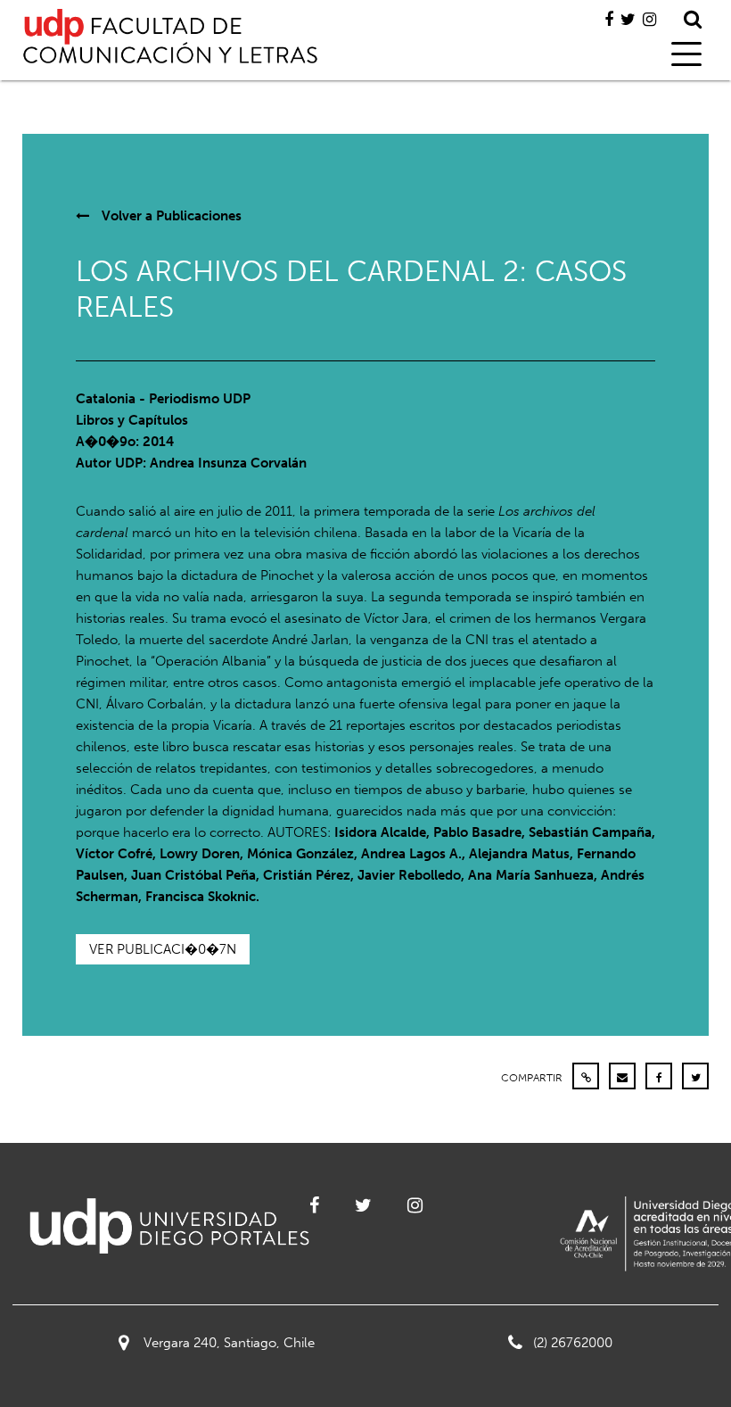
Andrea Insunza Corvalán (228, 463)
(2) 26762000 (572, 1343)
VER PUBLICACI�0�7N (162, 949)
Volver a (170, 216)
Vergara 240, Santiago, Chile (229, 1343)
